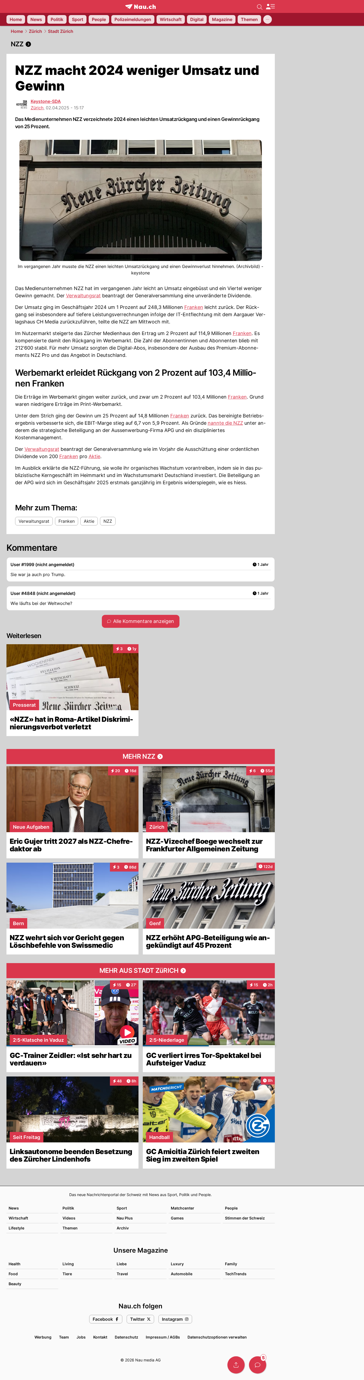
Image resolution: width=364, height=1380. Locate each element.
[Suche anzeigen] (259, 6)
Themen (70, 1228)
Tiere (67, 1273)
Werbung (42, 1337)
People (231, 1208)
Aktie (94, 456)
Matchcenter (182, 1208)
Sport (122, 1208)
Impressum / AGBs (163, 1337)
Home (17, 31)
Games (177, 1218)
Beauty (15, 1283)
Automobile (181, 1273)
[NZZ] (140, 44)
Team (64, 1337)
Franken (193, 307)
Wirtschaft (18, 1218)
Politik (68, 1208)
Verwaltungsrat (83, 295)
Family (231, 1263)
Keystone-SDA (46, 101)
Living (68, 1263)
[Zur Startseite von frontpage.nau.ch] (140, 6)
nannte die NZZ (225, 423)
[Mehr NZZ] (140, 756)
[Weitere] (267, 19)
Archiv (123, 1228)
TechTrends (236, 1273)
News (14, 1208)
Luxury (177, 1263)
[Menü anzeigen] (270, 7)
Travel (122, 1273)
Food (13, 1273)
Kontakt (100, 1337)
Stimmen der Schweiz (245, 1218)
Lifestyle (16, 1228)
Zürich (35, 31)
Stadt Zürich (60, 31)
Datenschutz (126, 1337)
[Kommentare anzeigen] (257, 1365)
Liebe (122, 1263)
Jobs (81, 1337)
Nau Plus (125, 1218)
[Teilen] (236, 1365)
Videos (69, 1218)
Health (14, 1263)
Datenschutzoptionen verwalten (217, 1337)
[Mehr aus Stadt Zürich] (140, 970)
